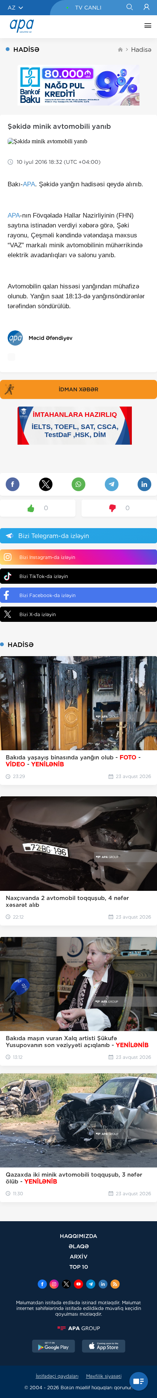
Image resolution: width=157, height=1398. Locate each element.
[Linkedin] (102, 1284)
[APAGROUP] (78, 1328)
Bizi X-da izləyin (37, 614)
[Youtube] (78, 1284)
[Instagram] (54, 1284)
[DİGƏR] (146, 26)
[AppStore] (103, 1347)
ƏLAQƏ (79, 1246)
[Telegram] (90, 1284)
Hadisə (141, 49)
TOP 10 (78, 1266)
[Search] (129, 7)
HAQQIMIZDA (78, 1236)
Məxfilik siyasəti (104, 1376)
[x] (66, 1284)
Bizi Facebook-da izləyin (47, 595)
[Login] (146, 7)
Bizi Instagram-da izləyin (47, 557)
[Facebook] (42, 1284)
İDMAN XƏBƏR (78, 389)
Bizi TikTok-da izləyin (43, 576)
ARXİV (79, 1256)
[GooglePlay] (53, 1347)
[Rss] (115, 1284)
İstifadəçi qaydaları (57, 1376)
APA (29, 184)
